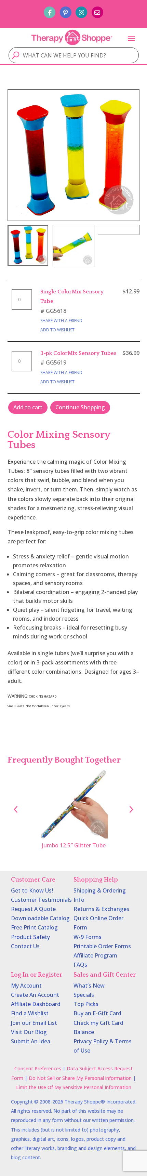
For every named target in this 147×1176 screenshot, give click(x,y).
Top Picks (86, 1004)
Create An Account (35, 995)
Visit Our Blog (29, 1032)
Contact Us (25, 946)
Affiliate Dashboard (36, 1004)
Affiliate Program (95, 955)
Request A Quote (33, 909)
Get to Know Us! (32, 890)
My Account (26, 985)
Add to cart (27, 407)
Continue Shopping (80, 407)
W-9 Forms (88, 937)
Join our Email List (34, 1023)
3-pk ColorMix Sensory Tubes (78, 353)
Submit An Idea (30, 1041)
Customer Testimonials (41, 899)
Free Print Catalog (34, 927)
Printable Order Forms (102, 946)
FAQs (80, 964)
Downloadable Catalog (40, 918)
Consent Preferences (37, 1068)
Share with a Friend (61, 320)
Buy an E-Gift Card (97, 1013)
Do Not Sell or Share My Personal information (80, 1078)
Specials (84, 995)
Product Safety (30, 937)
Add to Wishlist (57, 330)
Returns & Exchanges (101, 909)
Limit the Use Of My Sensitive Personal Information (73, 1087)
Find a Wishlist (30, 1013)
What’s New (89, 985)
